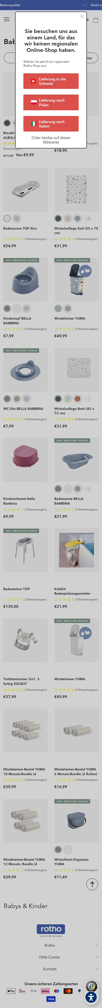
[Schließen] (82, 16)
